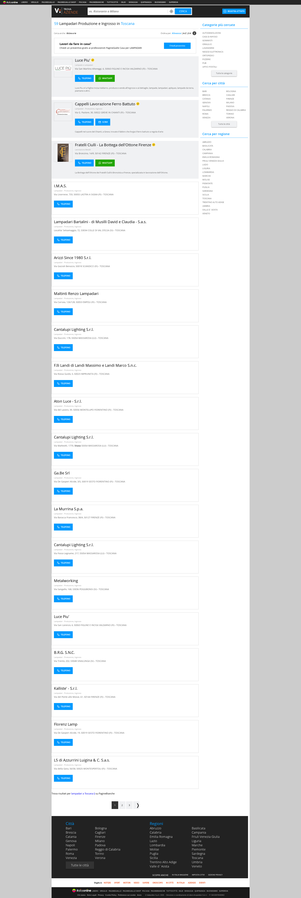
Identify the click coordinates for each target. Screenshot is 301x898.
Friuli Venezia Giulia (206, 837)
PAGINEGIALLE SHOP (67, 2)
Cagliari (230, 95)
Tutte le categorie (224, 73)
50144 (87, 696)
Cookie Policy (110, 895)
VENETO (206, 213)
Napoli (206, 106)
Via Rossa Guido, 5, (64, 373)
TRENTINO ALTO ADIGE (213, 202)
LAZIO (205, 164)
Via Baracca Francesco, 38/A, (69, 517)
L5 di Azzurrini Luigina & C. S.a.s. (82, 760)
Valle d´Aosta (159, 866)
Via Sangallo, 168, (63, 589)
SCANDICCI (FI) (90, 266)
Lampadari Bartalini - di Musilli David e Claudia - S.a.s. (100, 221)
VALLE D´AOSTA (210, 209)
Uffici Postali (209, 66)
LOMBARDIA (208, 172)
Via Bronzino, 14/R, (85, 153)
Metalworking (66, 580)
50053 (79, 302)
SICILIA (205, 194)
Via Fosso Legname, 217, (67, 553)
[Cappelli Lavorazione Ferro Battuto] (63, 111)
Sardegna (198, 853)
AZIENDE (192, 882)
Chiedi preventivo (177, 45)
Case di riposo (209, 36)
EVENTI (202, 882)
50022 (97, 112)
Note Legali (91, 895)
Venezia (206, 117)
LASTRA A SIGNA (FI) (91, 194)
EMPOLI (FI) (89, 302)
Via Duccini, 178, (62, 337)
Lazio (153, 841)
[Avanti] (136, 805)
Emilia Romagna (161, 837)
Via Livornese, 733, (64, 194)
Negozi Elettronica (212, 51)
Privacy (101, 895)
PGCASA (82, 2)
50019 (85, 481)
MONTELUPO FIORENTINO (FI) (96, 409)
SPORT (117, 882)
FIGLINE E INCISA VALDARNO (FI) (129, 68)
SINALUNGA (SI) (85, 660)
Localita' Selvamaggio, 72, (67, 230)
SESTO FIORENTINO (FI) (101, 481)
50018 (79, 266)
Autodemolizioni (211, 33)
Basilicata (198, 828)
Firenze (230, 98)
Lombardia (157, 845)
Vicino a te (71, 33)
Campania (199, 832)
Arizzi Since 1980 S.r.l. (72, 257)
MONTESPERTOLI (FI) (94, 768)
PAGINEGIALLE (48, 2)
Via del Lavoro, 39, (63, 409)
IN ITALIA (181, 882)
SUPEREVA (173, 2)
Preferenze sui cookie (127, 895)
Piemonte (199, 849)
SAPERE (146, 882)
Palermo (207, 110)
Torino (230, 113)
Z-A (189, 33)
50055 (77, 194)
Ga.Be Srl (62, 472)
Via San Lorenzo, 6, (64, 625)
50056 (76, 409)
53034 (84, 230)
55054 (74, 337)
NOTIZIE (107, 882)
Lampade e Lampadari (84, 65)
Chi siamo (81, 895)
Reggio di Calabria (236, 110)
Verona (230, 117)
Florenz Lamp (65, 724)
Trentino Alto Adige (163, 862)
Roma (205, 113)
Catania (206, 98)
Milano (230, 102)
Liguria (196, 841)
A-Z (184, 33)
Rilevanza (176, 33)
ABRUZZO (206, 142)
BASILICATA (207, 145)
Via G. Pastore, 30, (84, 112)
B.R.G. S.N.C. (64, 652)
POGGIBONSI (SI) (88, 589)
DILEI (123, 2)
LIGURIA (206, 168)
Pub (204, 63)
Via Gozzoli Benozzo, (65, 266)
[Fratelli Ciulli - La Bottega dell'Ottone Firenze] (63, 152)
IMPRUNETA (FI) (89, 373)
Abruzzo (155, 828)
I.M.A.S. (60, 185)
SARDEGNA (207, 190)
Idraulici (207, 44)
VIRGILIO (35, 2)
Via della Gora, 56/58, (65, 768)
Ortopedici (208, 55)
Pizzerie (206, 59)
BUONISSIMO (160, 2)
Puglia (154, 853)
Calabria (155, 832)
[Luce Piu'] (63, 68)
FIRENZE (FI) (108, 153)
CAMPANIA (207, 153)
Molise (154, 849)
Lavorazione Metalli (83, 149)
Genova (206, 102)
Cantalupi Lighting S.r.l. (74, 329)
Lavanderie (208, 48)
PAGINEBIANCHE (97, 2)
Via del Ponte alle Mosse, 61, (69, 696)
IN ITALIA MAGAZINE (180, 875)
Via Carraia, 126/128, (65, 302)
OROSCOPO (158, 882)
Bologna (231, 91)
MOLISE (206, 179)
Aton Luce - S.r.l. (68, 401)
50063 (108, 68)
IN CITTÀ (170, 882)
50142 (98, 153)
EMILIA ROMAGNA (211, 157)
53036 (76, 589)
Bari (204, 91)
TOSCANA (152, 68)
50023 (77, 373)
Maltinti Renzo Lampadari (76, 293)
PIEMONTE (207, 183)
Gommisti (207, 40)
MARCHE (206, 175)
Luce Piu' (61, 616)
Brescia (206, 95)
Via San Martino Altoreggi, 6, (90, 68)
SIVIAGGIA (133, 2)
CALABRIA (207, 149)
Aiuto (139, 895)
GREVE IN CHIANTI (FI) (112, 112)
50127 (87, 517)
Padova (230, 106)
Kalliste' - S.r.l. (65, 688)
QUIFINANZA (146, 2)
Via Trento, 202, (62, 660)
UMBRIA (206, 206)
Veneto (197, 866)
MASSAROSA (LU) (87, 337)
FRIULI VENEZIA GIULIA (213, 160)
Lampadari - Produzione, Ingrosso (88, 109)
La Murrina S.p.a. (68, 508)
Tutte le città (224, 124)
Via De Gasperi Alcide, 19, (67, 732)
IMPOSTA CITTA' (198, 875)
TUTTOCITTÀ (112, 2)
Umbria (197, 862)
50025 (80, 768)
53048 (74, 660)
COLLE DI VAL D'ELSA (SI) (101, 230)
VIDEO (136, 882)
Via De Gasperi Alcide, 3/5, (68, 481)
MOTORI (126, 882)
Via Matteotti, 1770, (64, 445)
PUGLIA (205, 187)
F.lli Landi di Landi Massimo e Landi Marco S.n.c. (95, 365)
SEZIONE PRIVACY (215, 875)
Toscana (197, 858)
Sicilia (154, 858)
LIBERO (24, 2)
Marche (197, 845)
